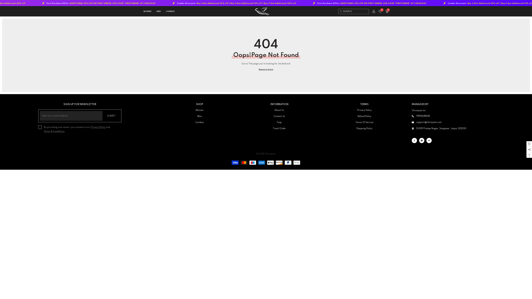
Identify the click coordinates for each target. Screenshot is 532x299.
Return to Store (266, 69)
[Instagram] (421, 140)
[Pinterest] (429, 140)
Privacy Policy (98, 127)
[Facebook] (414, 140)
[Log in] (373, 11)
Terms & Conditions (54, 131)
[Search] (340, 11)
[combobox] (356, 11)
